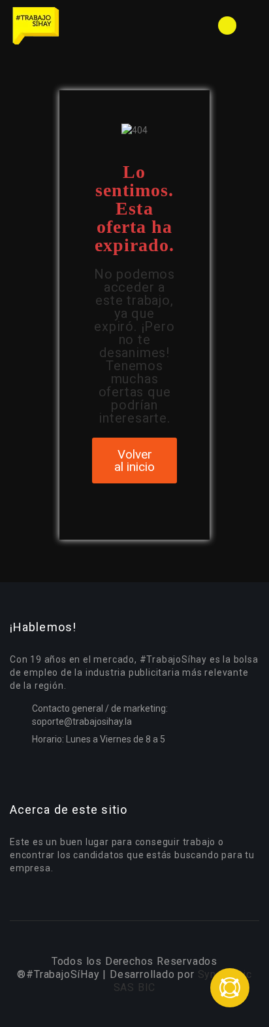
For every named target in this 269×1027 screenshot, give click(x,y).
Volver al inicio (134, 460)
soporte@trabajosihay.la (82, 721)
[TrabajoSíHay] (72, 25)
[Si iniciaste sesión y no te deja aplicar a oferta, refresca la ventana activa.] (229, 987)
